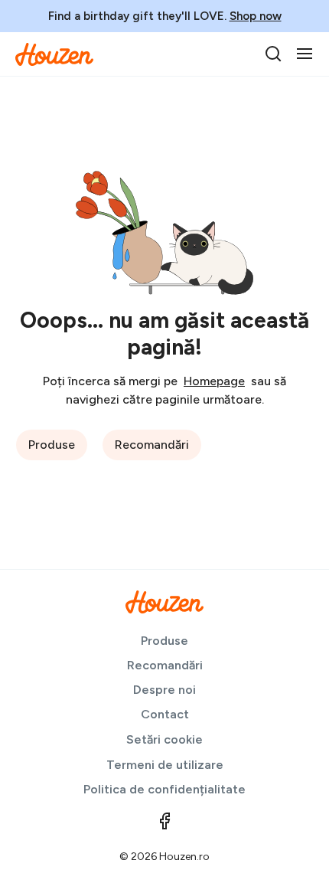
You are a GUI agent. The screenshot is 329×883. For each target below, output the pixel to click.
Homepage (214, 381)
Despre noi (164, 689)
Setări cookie (164, 739)
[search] (273, 54)
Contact (165, 714)
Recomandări (152, 444)
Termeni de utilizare (164, 764)
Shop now (256, 16)
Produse (51, 444)
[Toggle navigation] (304, 53)
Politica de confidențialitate (164, 789)
